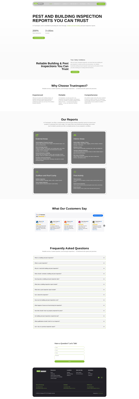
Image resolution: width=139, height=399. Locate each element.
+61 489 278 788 (66, 386)
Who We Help (73, 3)
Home (50, 3)
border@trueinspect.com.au (41, 388)
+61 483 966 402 (90, 386)
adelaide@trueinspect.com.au (69, 388)
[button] (35, 225)
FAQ (89, 3)
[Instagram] (101, 377)
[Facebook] (98, 377)
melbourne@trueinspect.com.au (93, 388)
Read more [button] (38, 229)
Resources (56, 3)
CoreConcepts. (100, 393)
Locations (65, 3)
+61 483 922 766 (39, 386)
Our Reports (82, 3)
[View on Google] (37, 222)
